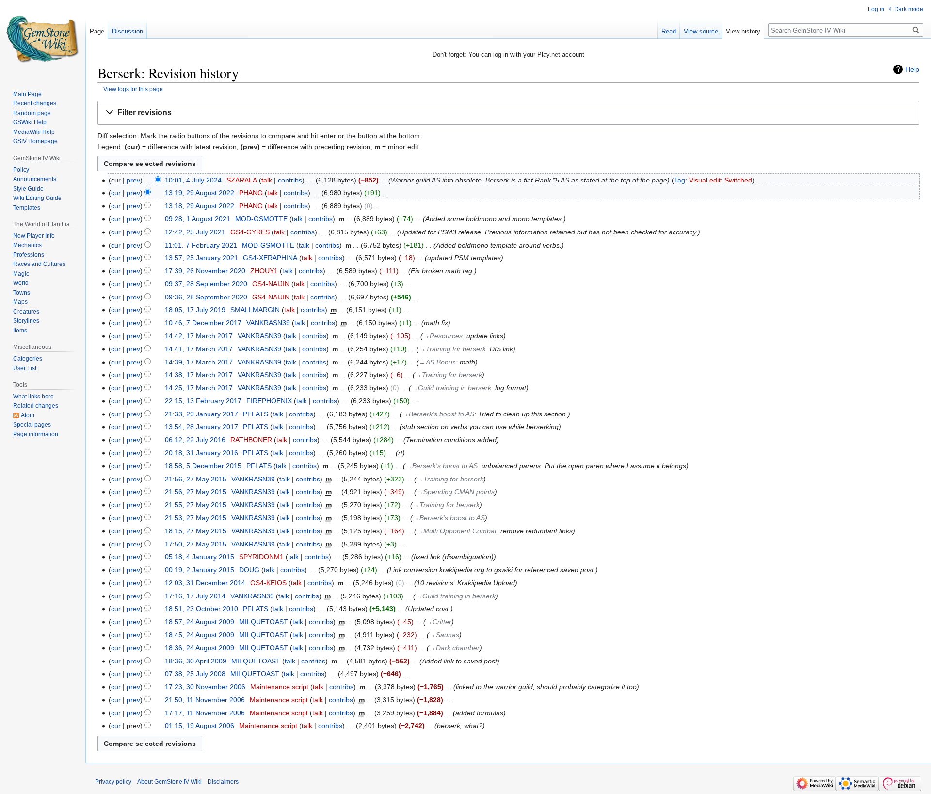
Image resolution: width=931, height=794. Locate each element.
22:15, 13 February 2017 (203, 401)
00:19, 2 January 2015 (199, 570)
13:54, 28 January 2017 (201, 426)
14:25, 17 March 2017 (199, 388)
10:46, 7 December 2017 (203, 323)
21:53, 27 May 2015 (195, 518)
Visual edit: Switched (720, 180)
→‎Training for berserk (452, 349)
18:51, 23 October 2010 (201, 608)
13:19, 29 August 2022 (199, 193)
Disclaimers (223, 781)
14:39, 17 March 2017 (199, 362)
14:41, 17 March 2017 (199, 349)
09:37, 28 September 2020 (206, 284)
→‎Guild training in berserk (451, 388)
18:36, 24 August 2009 (199, 648)
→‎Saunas (444, 635)
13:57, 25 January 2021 (201, 258)
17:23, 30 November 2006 (205, 687)
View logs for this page (133, 89)
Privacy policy (113, 781)
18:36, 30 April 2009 (195, 661)
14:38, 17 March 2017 (199, 375)
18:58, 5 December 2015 (203, 466)
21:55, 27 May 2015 (195, 505)
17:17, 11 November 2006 (205, 713)
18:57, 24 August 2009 (199, 622)
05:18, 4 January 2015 (199, 557)
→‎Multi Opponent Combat (457, 531)
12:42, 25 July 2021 (195, 232)
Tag (679, 180)
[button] (508, 112)
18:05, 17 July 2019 (195, 310)
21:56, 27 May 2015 (195, 479)
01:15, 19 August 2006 (199, 725)
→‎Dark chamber (454, 648)
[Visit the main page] (42, 39)
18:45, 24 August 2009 (199, 635)
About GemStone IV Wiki (169, 781)
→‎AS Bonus (437, 362)
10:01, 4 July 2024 (193, 180)
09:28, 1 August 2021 (197, 219)
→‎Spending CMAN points (456, 492)
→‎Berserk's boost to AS (438, 414)
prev (133, 180)
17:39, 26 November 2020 (205, 271)
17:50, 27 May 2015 (195, 544)
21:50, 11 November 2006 (205, 700)
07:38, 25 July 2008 (195, 674)
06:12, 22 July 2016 (195, 440)
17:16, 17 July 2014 (195, 596)
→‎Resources (443, 336)
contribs (290, 180)
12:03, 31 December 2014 (205, 583)
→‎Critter (438, 622)
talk (266, 180)
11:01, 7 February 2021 (201, 245)
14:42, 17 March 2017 (199, 336)
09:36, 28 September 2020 (206, 297)
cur (116, 193)
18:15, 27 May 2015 (195, 531)
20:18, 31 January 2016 (201, 453)
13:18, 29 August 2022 (199, 206)
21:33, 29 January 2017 (201, 414)
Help (912, 69)
